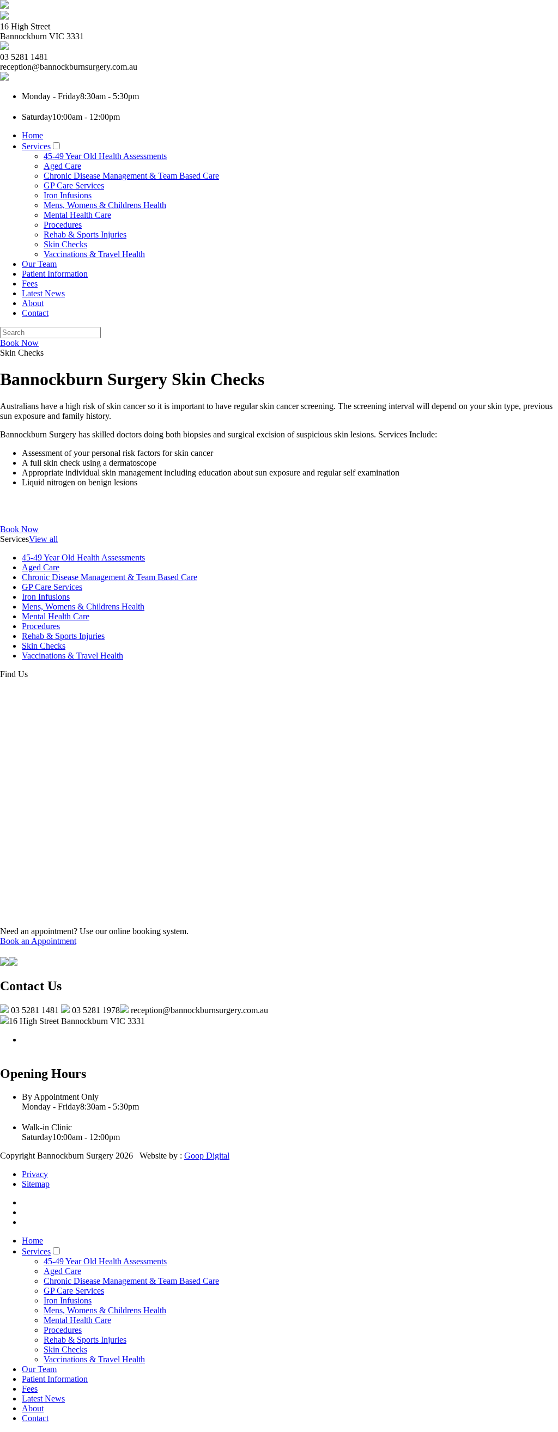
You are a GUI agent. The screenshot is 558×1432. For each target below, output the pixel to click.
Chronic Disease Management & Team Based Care (131, 175)
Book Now (19, 343)
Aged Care (62, 165)
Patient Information (55, 273)
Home (32, 135)
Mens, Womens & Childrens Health (105, 205)
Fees (30, 283)
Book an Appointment (38, 941)
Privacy (35, 1174)
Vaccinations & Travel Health (94, 254)
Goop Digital (206, 1155)
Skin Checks (65, 244)
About (33, 303)
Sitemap (36, 1184)
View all (43, 539)
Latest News (43, 293)
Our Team (39, 264)
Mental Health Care (77, 215)
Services (36, 146)
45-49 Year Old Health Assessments (105, 156)
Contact (35, 313)
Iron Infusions (68, 195)
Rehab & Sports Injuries (85, 234)
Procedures (63, 224)
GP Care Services (74, 185)
